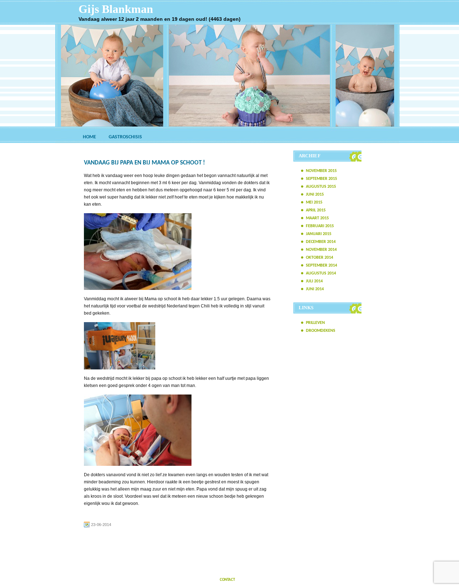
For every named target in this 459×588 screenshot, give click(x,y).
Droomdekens (320, 331)
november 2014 (321, 250)
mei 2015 (314, 202)
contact (227, 580)
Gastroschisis (125, 137)
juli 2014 (314, 281)
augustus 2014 (321, 273)
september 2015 (321, 179)
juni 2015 (315, 194)
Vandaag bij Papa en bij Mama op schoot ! (144, 163)
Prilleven (315, 323)
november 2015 (321, 171)
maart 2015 (317, 218)
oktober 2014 (319, 257)
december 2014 (321, 242)
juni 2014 (315, 289)
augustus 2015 (321, 187)
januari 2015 (318, 234)
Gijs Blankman (116, 9)
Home (89, 137)
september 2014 (321, 265)
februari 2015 (320, 226)
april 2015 (316, 210)
